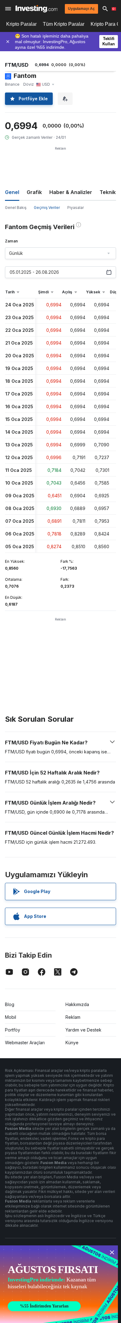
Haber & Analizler (70, 192)
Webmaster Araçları (25, 1042)
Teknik (108, 192)
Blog (9, 1004)
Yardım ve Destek (83, 1029)
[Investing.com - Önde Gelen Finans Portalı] (36, 8)
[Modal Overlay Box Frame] (59, 1284)
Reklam (72, 1017)
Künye (71, 1042)
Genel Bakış (15, 207)
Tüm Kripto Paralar (63, 24)
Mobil (10, 1017)
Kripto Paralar (21, 24)
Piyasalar (75, 207)
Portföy (12, 1029)
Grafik (34, 192)
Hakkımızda (77, 1004)
